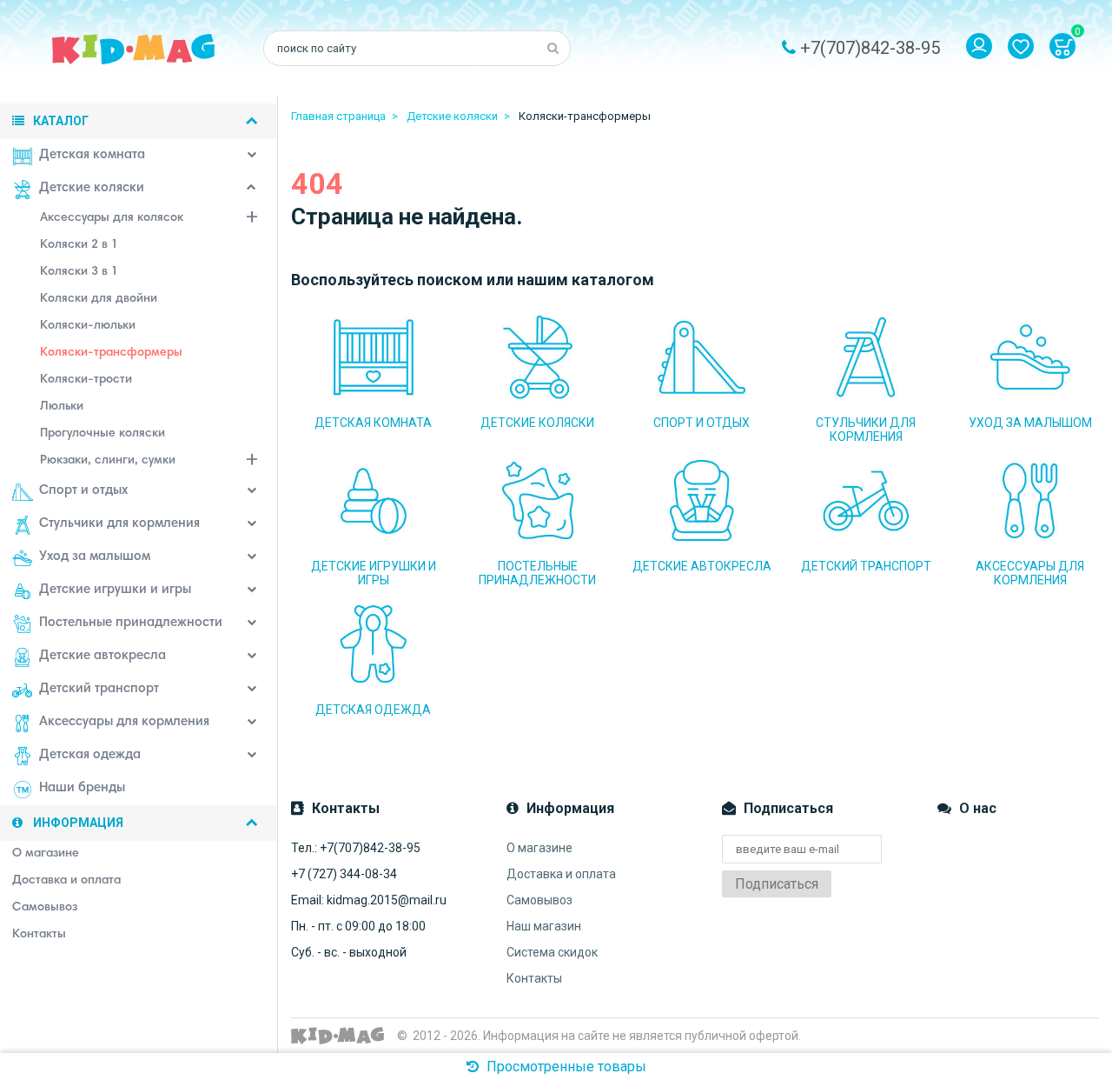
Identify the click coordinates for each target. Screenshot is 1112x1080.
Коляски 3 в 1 (79, 272)
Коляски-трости (86, 380)
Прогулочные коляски (102, 434)
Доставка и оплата (561, 874)
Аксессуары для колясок (111, 218)
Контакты (534, 978)
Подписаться (776, 884)
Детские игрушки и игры (115, 590)
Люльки (61, 407)
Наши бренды (82, 788)
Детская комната (92, 155)
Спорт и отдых (83, 490)
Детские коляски (91, 188)
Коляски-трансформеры (111, 353)
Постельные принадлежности (130, 623)
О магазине (539, 848)
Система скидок (552, 952)
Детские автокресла (102, 656)
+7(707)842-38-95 (870, 47)
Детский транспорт (99, 689)
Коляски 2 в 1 (79, 245)
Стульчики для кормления (119, 523)
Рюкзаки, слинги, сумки (107, 461)
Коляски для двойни (98, 299)
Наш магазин (543, 926)
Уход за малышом (94, 556)
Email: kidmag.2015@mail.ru (369, 900)
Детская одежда (90, 755)
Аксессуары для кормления (124, 722)
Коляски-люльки (88, 326)
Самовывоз (539, 900)
